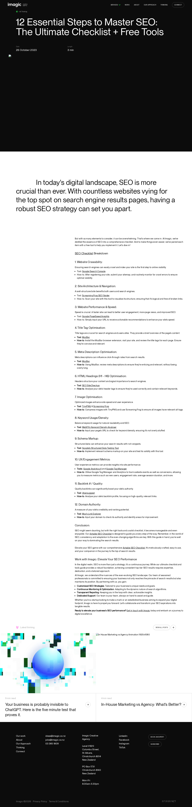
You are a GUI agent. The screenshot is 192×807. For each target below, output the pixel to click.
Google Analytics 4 (92, 468)
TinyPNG (86, 406)
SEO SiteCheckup (91, 385)
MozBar (86, 337)
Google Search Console (93, 271)
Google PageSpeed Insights (95, 316)
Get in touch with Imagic (138, 610)
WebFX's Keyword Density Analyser (99, 427)
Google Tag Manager (116, 468)
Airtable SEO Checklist (101, 533)
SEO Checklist (84, 253)
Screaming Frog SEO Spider (96, 295)
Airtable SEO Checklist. (134, 547)
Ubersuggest (88, 493)
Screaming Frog (101, 406)
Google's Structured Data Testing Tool (100, 448)
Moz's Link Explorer (91, 514)
